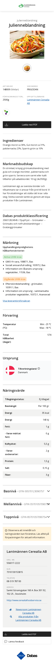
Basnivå (24, 491)
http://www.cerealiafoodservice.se (24, 600)
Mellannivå (27, 504)
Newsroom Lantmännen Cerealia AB (28, 611)
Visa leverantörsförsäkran (16, 300)
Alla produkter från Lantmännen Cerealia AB (28, 618)
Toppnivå (25, 517)
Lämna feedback (16, 641)
